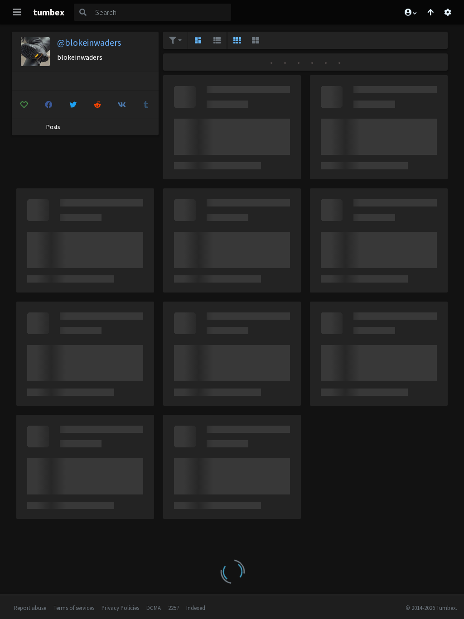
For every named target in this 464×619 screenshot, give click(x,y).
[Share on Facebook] (48, 104)
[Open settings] (448, 12)
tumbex (48, 12)
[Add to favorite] (24, 104)
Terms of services (73, 607)
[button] (410, 12)
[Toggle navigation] (17, 12)
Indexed (195, 607)
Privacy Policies (120, 607)
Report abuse (30, 607)
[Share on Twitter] (72, 104)
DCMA (153, 607)
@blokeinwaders (89, 42)
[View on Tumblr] (146, 104)
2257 (173, 607)
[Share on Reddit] (97, 104)
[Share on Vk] (121, 104)
